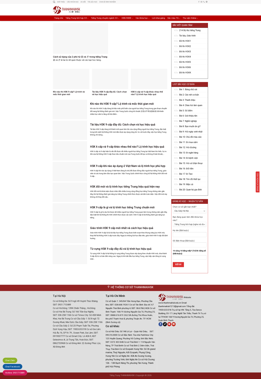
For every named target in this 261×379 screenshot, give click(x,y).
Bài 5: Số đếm (185, 110)
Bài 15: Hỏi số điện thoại (191, 163)
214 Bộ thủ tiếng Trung (190, 30)
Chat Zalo (10, 360)
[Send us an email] (201, 2)
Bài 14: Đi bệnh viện (188, 158)
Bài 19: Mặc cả (186, 184)
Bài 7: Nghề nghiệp (188, 121)
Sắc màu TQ (172, 18)
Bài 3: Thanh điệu (187, 100)
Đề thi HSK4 (185, 56)
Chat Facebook (12, 366)
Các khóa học (142, 18)
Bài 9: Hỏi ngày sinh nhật (190, 131)
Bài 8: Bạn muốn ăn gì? (190, 126)
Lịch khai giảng (158, 18)
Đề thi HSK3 (185, 51)
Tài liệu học (92, 2)
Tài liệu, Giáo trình (187, 35)
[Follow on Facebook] (199, 2)
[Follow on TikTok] (165, 324)
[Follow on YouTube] (174, 324)
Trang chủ (58, 18)
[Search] (54, 2)
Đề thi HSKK (185, 72)
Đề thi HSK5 (185, 62)
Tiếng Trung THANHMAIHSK (122, 375)
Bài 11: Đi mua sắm (188, 142)
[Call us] (204, 2)
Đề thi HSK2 (185, 46)
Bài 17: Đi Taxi (185, 174)
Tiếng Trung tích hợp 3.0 (76, 18)
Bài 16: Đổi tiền (186, 168)
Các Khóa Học (73, 2)
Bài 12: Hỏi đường (187, 147)
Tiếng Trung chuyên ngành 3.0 (104, 18)
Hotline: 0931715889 (15, 373)
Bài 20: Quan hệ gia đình (190, 189)
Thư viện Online (189, 18)
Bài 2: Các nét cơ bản (189, 94)
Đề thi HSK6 (185, 67)
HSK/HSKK (126, 18)
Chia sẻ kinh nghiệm (107, 2)
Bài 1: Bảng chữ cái (188, 89)
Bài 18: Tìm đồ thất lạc (190, 179)
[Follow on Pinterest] (206, 2)
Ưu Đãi (83, 2)
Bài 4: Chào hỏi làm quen (190, 105)
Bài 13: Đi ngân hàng (188, 152)
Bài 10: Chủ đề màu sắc (190, 137)
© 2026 (148, 375)
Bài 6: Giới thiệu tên (188, 115)
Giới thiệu (61, 2)
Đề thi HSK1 (185, 41)
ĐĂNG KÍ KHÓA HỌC (257, 182)
